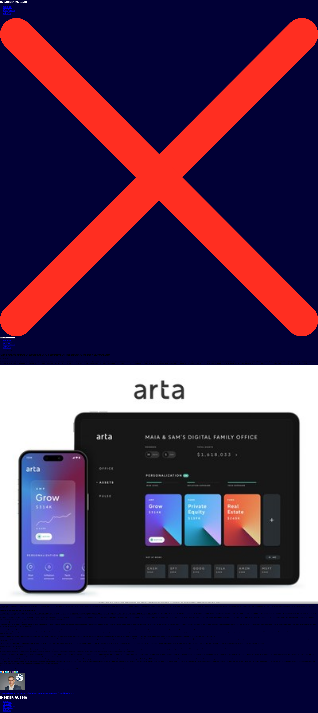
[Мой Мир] (17, 672)
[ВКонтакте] (1, 672)
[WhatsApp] (15, 672)
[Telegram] (8, 672)
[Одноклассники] (3, 672)
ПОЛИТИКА (7, 6)
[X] (10, 672)
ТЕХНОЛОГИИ (8, 12)
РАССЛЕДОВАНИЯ (9, 11)
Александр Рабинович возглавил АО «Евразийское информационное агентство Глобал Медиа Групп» (37, 693)
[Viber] (13, 672)
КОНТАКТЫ (7, 711)
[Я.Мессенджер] (6, 672)
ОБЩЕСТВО (7, 9)
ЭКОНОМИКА (7, 8)
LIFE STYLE (7, 14)
